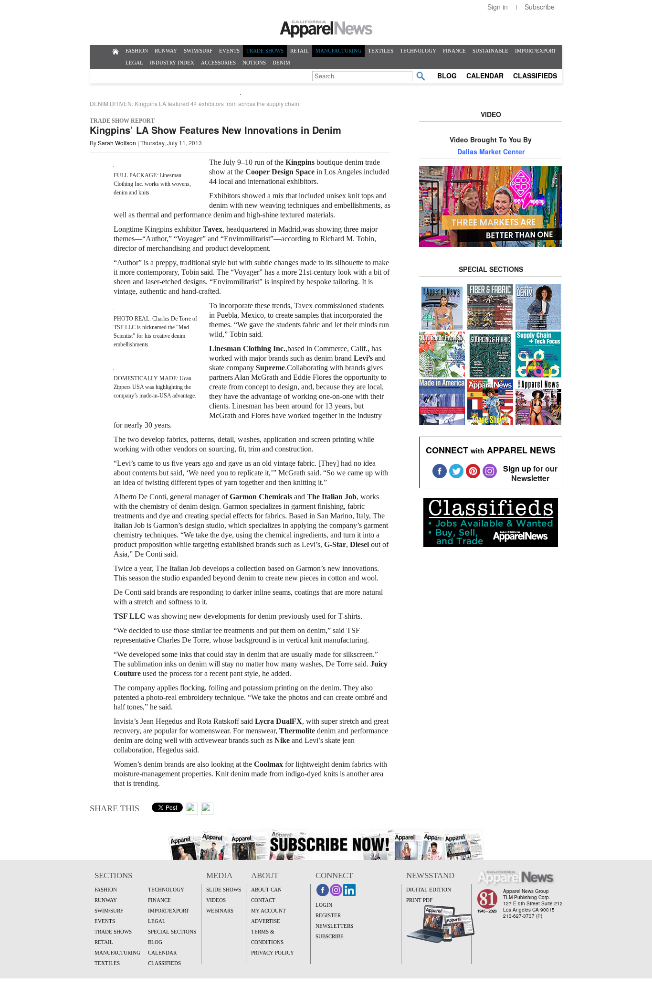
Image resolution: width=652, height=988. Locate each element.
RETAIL (299, 51)
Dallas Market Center (491, 151)
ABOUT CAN (266, 889)
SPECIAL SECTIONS (172, 931)
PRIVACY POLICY (272, 953)
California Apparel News (326, 29)
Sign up (517, 468)
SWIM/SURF (198, 51)
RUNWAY (166, 51)
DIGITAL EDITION (428, 889)
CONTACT (263, 900)
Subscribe (540, 6)
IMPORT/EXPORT (535, 51)
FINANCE (454, 51)
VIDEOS (216, 900)
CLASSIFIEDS (535, 75)
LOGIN (323, 905)
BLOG (447, 75)
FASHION (137, 51)
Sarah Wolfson (117, 143)
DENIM (281, 62)
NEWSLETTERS (334, 926)
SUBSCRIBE (329, 936)
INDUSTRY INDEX (172, 62)
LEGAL (134, 62)
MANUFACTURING (338, 51)
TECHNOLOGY (418, 51)
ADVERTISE (265, 921)
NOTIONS (254, 62)
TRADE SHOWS (265, 51)
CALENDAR (485, 75)
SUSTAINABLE (490, 51)
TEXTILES (380, 51)
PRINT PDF (419, 900)
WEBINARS (219, 910)
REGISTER (328, 915)
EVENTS (229, 51)
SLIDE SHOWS (223, 889)
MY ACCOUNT (268, 910)
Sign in (497, 6)
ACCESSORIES (218, 62)
